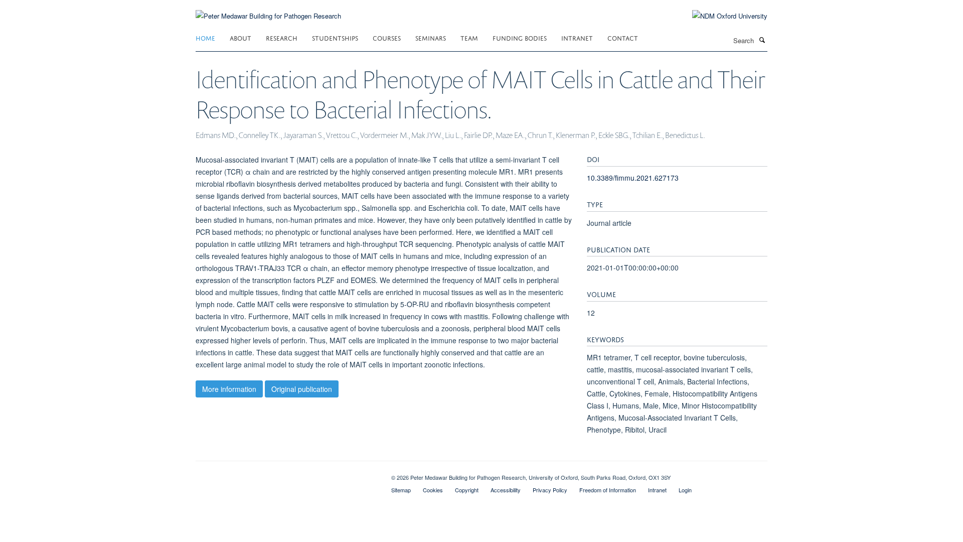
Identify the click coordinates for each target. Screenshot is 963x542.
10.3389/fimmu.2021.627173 (633, 178)
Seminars (430, 37)
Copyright (466, 490)
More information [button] (229, 389)
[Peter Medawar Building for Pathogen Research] (268, 10)
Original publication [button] (301, 389)
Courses (387, 37)
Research (281, 37)
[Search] (761, 39)
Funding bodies (520, 37)
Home (205, 37)
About (240, 37)
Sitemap (401, 490)
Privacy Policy (550, 490)
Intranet (577, 37)
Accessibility (506, 490)
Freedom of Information (607, 490)
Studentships (335, 37)
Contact (622, 37)
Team (469, 37)
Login (685, 490)
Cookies (433, 490)
